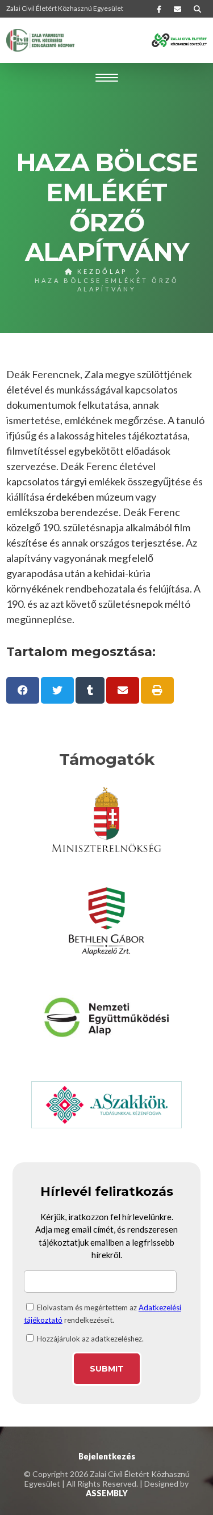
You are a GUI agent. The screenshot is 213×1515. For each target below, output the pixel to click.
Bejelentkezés (106, 1456)
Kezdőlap (100, 271)
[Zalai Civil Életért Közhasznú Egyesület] (40, 40)
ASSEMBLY (107, 1493)
